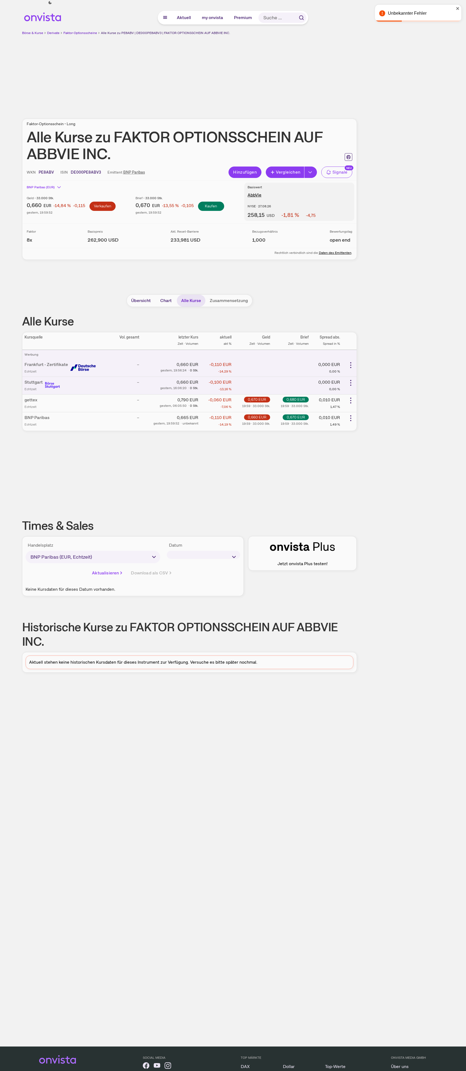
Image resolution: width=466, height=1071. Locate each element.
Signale (340, 172)
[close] (458, 8)
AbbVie (254, 195)
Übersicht (141, 300)
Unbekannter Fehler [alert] (407, 13)
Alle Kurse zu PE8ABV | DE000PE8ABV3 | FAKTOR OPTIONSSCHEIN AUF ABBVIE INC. (165, 33)
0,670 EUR (257, 399)
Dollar (289, 1066)
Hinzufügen (245, 172)
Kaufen (211, 206)
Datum (175, 545)
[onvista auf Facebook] (146, 1066)
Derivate (53, 33)
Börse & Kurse (32, 33)
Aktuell (184, 17)
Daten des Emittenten (335, 253)
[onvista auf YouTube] (157, 1066)
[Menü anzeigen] (165, 17)
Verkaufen (102, 206)
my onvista (212, 17)
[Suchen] (301, 17)
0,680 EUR (295, 399)
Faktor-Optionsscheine (80, 33)
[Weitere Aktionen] (350, 365)
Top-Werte (335, 1066)
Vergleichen (288, 172)
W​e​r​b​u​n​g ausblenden (236, 73)
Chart (166, 300)
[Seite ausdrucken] (348, 157)
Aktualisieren (105, 573)
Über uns (400, 1066)
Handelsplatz (40, 545)
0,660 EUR (257, 417)
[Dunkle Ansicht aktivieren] (50, 3)
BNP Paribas (134, 172)
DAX (245, 1066)
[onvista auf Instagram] (168, 1066)
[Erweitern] (310, 172)
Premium (243, 17)
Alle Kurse (191, 300)
